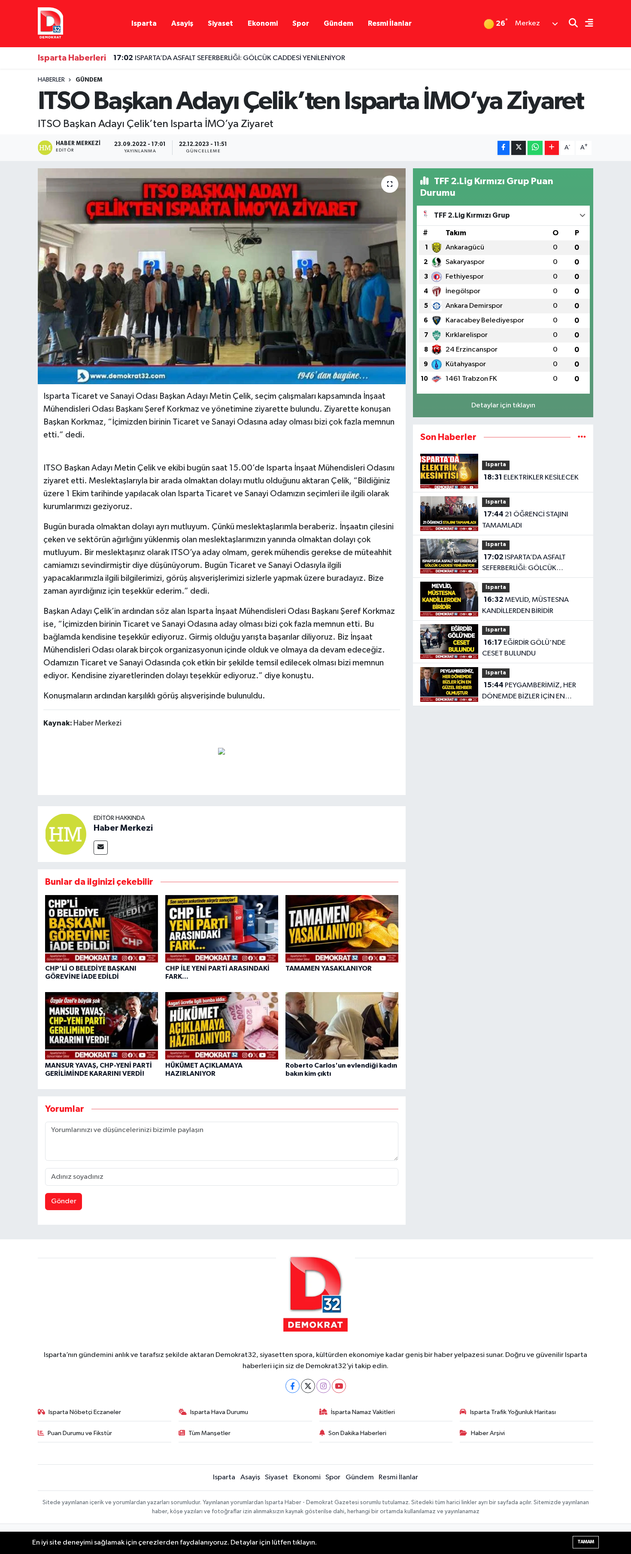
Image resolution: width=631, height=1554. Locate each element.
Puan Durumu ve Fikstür (80, 1433)
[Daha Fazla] (552, 148)
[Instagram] (323, 1386)
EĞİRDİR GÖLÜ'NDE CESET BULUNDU (524, 648)
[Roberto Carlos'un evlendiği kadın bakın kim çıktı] (341, 1025)
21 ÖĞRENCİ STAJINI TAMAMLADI (525, 519)
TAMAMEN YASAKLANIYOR (328, 968)
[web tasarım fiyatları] (221, 751)
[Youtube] (339, 1386)
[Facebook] (292, 1386)
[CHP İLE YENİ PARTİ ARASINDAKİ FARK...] (221, 928)
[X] (308, 1386)
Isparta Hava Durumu (219, 1412)
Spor (300, 23)
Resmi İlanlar (390, 23)
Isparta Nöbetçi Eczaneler (85, 1412)
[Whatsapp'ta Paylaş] (535, 148)
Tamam (585, 1541)
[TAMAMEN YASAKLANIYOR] (341, 928)
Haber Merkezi (123, 828)
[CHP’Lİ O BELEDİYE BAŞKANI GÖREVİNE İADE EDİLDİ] (101, 928)
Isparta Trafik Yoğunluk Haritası (513, 1412)
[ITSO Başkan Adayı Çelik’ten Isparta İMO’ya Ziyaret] (222, 276)
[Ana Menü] (585, 24)
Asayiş (182, 23)
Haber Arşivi (488, 1433)
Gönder (63, 1201)
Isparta (144, 23)
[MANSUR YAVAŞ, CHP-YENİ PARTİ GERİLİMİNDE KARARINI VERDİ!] (101, 1025)
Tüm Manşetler (209, 1433)
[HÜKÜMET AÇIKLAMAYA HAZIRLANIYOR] (221, 1025)
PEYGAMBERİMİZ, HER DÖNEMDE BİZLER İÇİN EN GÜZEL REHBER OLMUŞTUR (529, 691)
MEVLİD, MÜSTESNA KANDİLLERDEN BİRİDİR (525, 605)
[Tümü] (582, 437)
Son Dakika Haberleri (357, 1433)
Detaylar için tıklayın (503, 405)
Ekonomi (263, 23)
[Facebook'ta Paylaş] (504, 148)
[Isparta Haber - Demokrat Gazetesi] (50, 23)
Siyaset (220, 23)
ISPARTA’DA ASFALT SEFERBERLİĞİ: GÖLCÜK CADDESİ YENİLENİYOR (229, 58)
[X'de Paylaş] (518, 148)
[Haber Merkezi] (65, 834)
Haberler (51, 80)
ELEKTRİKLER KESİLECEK (531, 477)
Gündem (338, 23)
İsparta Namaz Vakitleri (363, 1412)
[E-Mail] (101, 848)
